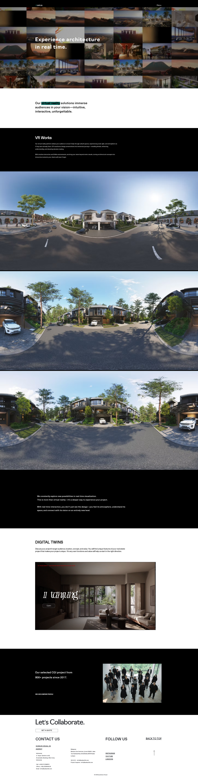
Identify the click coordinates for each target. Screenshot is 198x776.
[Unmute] (40, 628)
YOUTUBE (109, 756)
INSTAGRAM (110, 753)
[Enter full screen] (154, 628)
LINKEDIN (109, 759)
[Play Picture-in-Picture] (151, 628)
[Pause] (37, 628)
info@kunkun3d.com (83, 760)
